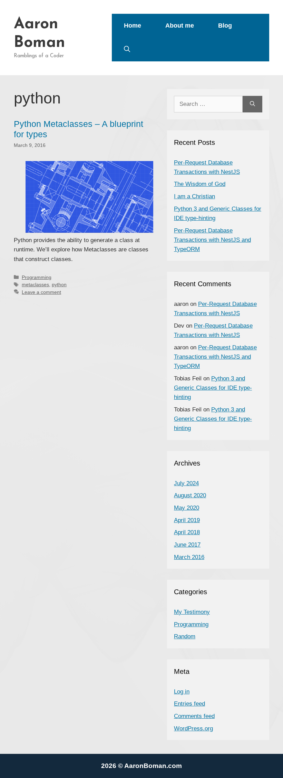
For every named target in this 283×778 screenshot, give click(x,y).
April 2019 (187, 520)
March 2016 (189, 557)
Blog (225, 25)
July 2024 (186, 483)
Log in (181, 691)
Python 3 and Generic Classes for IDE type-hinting (213, 387)
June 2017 (187, 544)
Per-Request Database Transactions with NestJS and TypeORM (212, 239)
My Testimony (192, 612)
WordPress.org (193, 728)
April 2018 (187, 532)
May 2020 (186, 508)
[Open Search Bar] (127, 49)
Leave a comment (41, 292)
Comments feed (194, 716)
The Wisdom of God (199, 184)
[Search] (252, 104)
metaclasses (35, 284)
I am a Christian (194, 196)
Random (184, 636)
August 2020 (190, 495)
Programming (36, 277)
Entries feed (189, 703)
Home (132, 25)
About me (179, 25)
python (59, 284)
